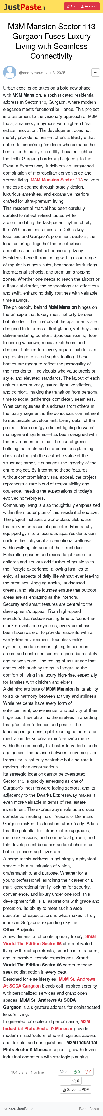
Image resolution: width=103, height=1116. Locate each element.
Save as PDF (77, 1089)
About (94, 1108)
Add (72, 6)
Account (90, 6)
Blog (83, 1108)
